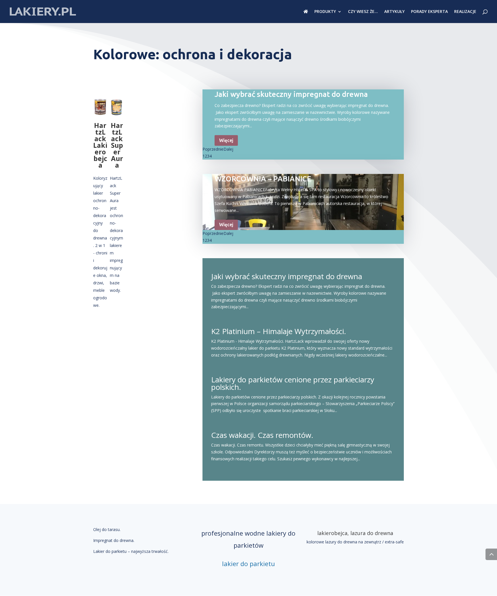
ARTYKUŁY (394, 11)
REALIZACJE (465, 11)
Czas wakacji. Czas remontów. (262, 435)
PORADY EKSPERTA (429, 11)
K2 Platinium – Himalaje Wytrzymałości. (278, 331)
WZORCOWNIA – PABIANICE (263, 179)
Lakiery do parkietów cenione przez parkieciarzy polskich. (292, 383)
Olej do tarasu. (107, 529)
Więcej (226, 140)
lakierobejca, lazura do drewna (355, 533)
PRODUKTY (325, 11)
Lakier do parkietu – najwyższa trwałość (130, 551)
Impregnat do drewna (113, 540)
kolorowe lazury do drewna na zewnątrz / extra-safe (355, 542)
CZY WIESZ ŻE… (363, 11)
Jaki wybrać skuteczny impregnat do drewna (291, 94)
